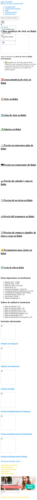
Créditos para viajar (11, 12)
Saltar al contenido (6, 1)
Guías (6, 10)
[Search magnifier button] (3, 22)
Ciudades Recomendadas (12, 8)
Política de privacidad (8, 469)
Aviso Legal (5, 471)
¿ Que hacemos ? (7, 467)
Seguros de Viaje (10, 14)
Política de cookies (7, 473)
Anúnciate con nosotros (9, 465)
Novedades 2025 (10, 7)
